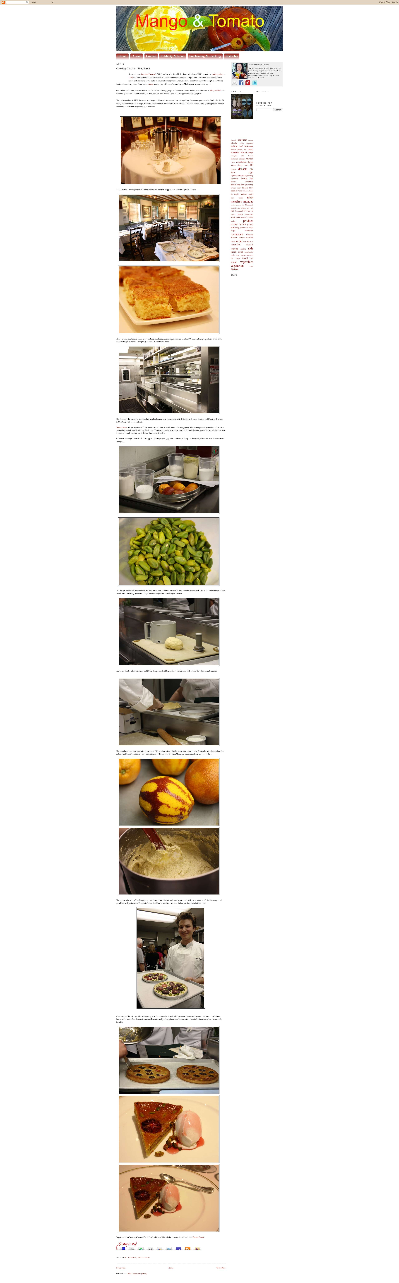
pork (238, 217)
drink (233, 172)
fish (251, 178)
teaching (243, 255)
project (250, 224)
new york (250, 208)
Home (170, 1267)
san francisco (248, 241)
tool (232, 258)
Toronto (237, 258)
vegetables (246, 261)
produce (248, 220)
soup (240, 251)
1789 (131, 77)
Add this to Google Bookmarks (159, 1248)
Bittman (233, 149)
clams (233, 162)
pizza (233, 217)
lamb (233, 190)
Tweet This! (169, 1248)
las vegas (239, 191)
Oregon (237, 211)
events (244, 178)
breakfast (235, 152)
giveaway (249, 184)
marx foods (237, 198)
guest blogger (242, 188)
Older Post (220, 1267)
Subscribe (187, 1248)
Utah (251, 258)
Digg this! (131, 1248)
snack (233, 251)
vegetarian (237, 265)
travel (245, 257)
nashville (234, 208)
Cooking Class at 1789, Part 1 (133, 68)
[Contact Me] (151, 59)
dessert (242, 168)
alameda (233, 140)
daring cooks (243, 165)
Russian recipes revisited (242, 237)
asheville (234, 143)
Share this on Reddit (150, 1248)
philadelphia (249, 214)
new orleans (242, 208)
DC (251, 164)
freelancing (235, 184)
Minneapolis (249, 205)
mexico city (240, 205)
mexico (233, 205)
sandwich (235, 244)
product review (238, 224)
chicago (242, 159)
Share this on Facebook (178, 1248)
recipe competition (242, 230)
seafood (234, 248)
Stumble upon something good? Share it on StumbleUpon (141, 1248)
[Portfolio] (232, 59)
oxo (252, 211)
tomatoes (250, 255)
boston (240, 149)
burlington (234, 156)
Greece (233, 188)
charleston (234, 159)
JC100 (251, 188)
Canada (250, 156)
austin (242, 143)
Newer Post (120, 1267)
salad (239, 241)
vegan (233, 262)
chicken (249, 158)
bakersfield (249, 143)
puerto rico (244, 227)
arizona (250, 140)
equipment (234, 178)
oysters (233, 214)
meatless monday (242, 201)
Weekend (234, 269)
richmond (249, 234)
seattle (243, 248)
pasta (240, 213)
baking (234, 145)
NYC (232, 211)
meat (250, 197)
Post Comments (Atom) (137, 1273)
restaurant (237, 234)
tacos (237, 255)
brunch (244, 152)
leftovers (246, 191)
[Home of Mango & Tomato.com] (123, 59)
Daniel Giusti (198, 1237)
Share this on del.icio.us (122, 1248)
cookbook (241, 161)
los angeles (235, 194)
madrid (251, 194)
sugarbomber (249, 252)
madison (244, 194)
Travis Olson (121, 427)
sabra (233, 241)
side (250, 248)
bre (245, 149)
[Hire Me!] (206, 59)
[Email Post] (116, 1254)
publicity (235, 227)
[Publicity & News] (173, 59)
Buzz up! (197, 1248)
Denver (233, 169)
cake (242, 155)
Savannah (249, 245)
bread (250, 149)
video (251, 266)
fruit (243, 184)
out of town (245, 210)
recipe (251, 227)
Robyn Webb (215, 90)
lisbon (251, 191)
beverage (249, 145)
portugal (243, 217)
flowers (233, 182)
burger (250, 152)
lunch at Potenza (148, 74)
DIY (251, 169)
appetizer (242, 139)
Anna (150, 84)
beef (241, 146)
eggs (251, 172)
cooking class (217, 74)
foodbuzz (249, 181)
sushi (233, 255)
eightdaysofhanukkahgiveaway (242, 175)
